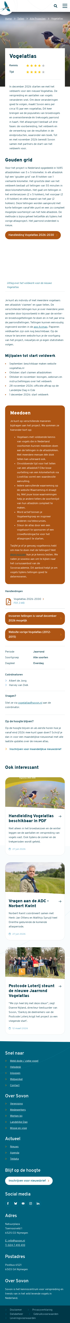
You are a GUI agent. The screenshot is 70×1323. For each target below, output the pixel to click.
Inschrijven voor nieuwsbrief (27, 1180)
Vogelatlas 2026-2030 (27, 599)
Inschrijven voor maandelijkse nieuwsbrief (35, 749)
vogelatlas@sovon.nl (30, 703)
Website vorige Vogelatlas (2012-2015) (29, 634)
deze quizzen (18, 554)
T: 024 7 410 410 (15, 1245)
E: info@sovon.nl (15, 1240)
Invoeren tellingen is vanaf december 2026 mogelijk (32, 618)
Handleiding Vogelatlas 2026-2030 (31, 235)
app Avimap (40, 327)
